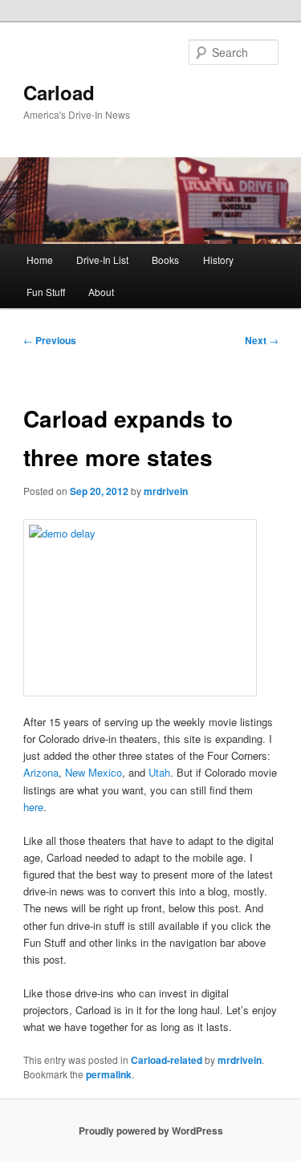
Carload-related (166, 1060)
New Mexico (93, 772)
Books (165, 259)
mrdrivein (166, 491)
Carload (59, 92)
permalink (109, 1074)
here (33, 806)
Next (262, 340)
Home (39, 259)
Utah (159, 772)
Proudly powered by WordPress (151, 1130)
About (101, 291)
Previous (49, 340)
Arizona (41, 772)
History (218, 259)
